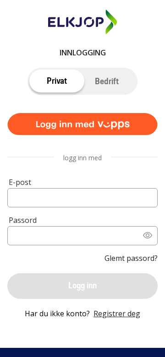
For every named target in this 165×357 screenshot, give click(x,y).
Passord (23, 220)
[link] (82, 126)
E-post (20, 182)
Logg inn (82, 285)
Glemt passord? (131, 258)
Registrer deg (117, 313)
